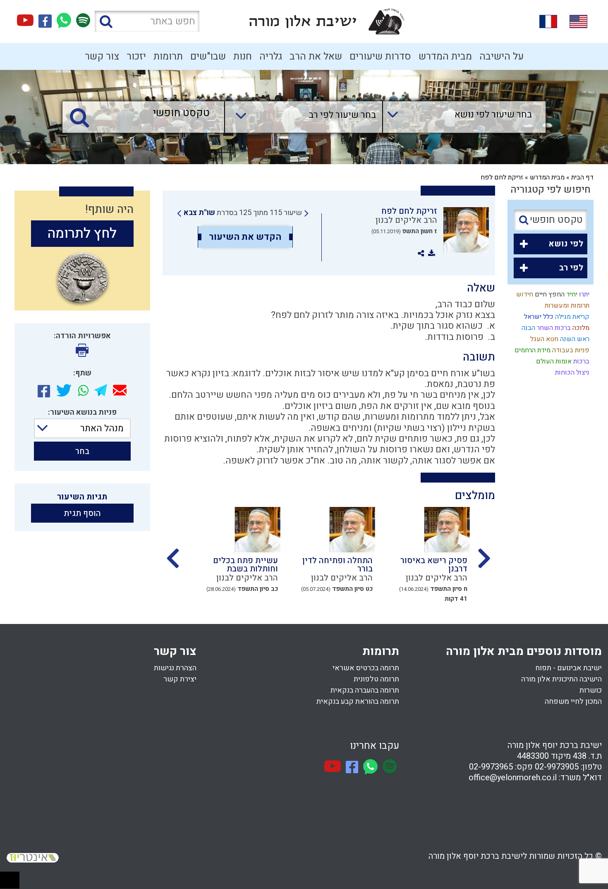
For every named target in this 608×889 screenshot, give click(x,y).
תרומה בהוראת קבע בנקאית (357, 701)
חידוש (524, 294)
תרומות (168, 56)
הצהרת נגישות (175, 668)
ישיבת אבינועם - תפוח (568, 668)
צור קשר (102, 56)
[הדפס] (82, 350)
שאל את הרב (316, 56)
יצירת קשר (179, 679)
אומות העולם (553, 361)
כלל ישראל (537, 317)
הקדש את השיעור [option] (245, 236)
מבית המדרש (445, 56)
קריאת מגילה (571, 317)
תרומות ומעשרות (566, 306)
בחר (82, 451)
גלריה (270, 56)
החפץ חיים (549, 294)
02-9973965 (491, 767)
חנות (242, 56)
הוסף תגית (82, 513)
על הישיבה (501, 56)
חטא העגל (543, 339)
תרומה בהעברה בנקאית (364, 690)
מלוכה (580, 328)
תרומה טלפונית (376, 679)
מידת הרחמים (532, 350)
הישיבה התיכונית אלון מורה (561, 679)
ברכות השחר (553, 328)
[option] (423, 557)
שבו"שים (208, 56)
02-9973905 (557, 767)
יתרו (583, 294)
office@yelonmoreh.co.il (513, 778)
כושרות (590, 690)
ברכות (580, 361)
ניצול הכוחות (571, 373)
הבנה (527, 328)
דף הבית (582, 177)
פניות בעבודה (570, 350)
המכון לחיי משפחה (573, 701)
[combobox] (456, 117)
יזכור (136, 56)
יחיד (571, 294)
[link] (243, 213)
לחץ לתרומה (82, 233)
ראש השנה (573, 339)
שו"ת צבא (199, 212)
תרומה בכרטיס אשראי (366, 668)
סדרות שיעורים (380, 56)
